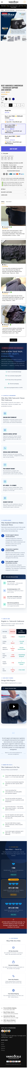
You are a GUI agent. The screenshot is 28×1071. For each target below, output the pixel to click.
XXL (22, 105)
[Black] (6, 99)
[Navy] (13, 99)
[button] (24, 2)
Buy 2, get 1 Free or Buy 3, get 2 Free (15, 5)
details (3, 189)
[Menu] (3, 2)
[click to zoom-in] (14, 23)
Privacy (3, 1050)
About (2, 1044)
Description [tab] (8, 201)
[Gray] (9, 99)
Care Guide (4, 195)
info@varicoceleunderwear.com (13, 1064)
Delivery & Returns (6, 192)
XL (18, 105)
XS (3, 105)
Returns (3, 1048)
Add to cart (13, 149)
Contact (3, 1046)
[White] (2, 99)
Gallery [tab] (2, 201)
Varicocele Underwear (9, 10)
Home (2, 10)
